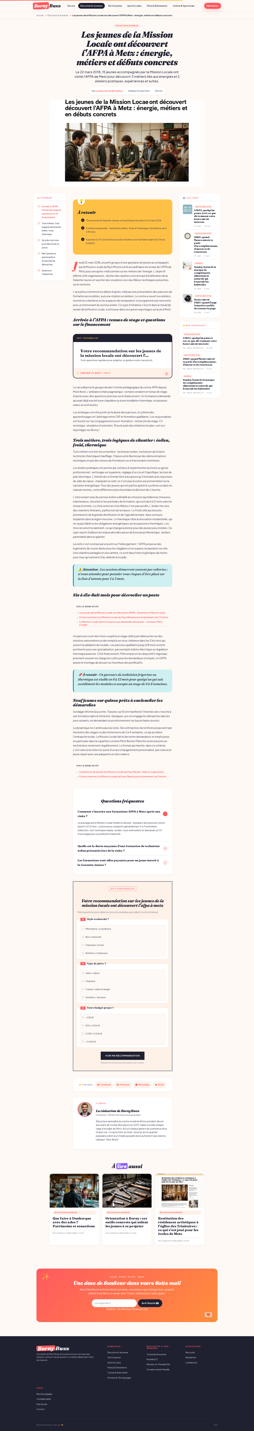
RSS (216, 1425)
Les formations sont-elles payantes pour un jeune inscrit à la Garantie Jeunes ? (118, 863)
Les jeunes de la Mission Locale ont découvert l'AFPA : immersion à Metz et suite (120, 612)
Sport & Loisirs (134, 6)
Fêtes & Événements (157, 6)
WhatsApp (143, 1084)
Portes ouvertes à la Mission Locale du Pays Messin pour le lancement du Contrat (121, 776)
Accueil (39, 15)
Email (161, 1084)
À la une (71, 6)
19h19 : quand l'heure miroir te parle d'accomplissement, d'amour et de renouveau (206, 244)
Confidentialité (43, 1399)
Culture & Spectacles (183, 6)
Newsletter (212, 6)
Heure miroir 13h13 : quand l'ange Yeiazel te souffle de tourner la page (205, 304)
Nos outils (190, 1352)
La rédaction (191, 1362)
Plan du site (41, 1404)
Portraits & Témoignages (119, 1377)
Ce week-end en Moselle (158, 1369)
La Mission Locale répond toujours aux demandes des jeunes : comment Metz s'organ (119, 623)
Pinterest (124, 1084)
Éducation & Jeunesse (91, 6)
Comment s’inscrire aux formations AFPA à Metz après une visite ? (119, 814)
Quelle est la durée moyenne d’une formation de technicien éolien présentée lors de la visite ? (119, 848)
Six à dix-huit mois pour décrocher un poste (50, 244)
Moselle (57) (152, 1359)
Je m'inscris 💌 (150, 1303)
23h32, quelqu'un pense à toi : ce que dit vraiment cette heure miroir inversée (205, 216)
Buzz (47, 6)
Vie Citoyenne (115, 6)
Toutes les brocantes (156, 1354)
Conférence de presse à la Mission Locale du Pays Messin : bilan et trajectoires (120, 771)
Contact (40, 1409)
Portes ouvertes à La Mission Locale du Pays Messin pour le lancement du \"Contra (122, 617)
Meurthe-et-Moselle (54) (158, 1364)
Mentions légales (44, 1394)
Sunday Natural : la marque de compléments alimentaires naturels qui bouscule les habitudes (205, 275)
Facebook (105, 1084)
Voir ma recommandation (122, 1055)
